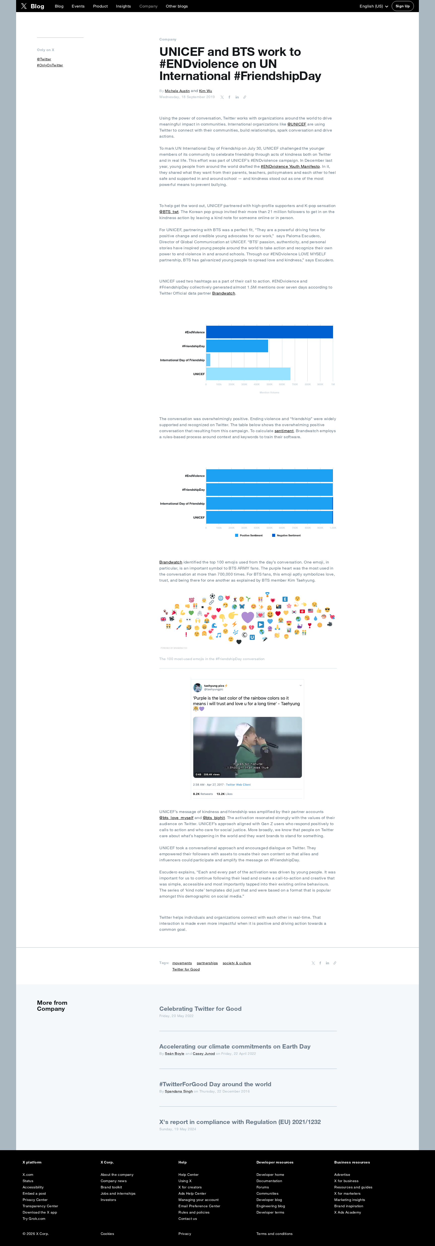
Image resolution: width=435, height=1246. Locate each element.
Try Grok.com (34, 1218)
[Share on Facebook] (228, 97)
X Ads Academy (347, 1212)
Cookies (107, 1233)
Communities (267, 1193)
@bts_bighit (214, 817)
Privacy (184, 1233)
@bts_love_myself (176, 817)
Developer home (270, 1174)
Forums (263, 1187)
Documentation (269, 1181)
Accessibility (33, 1187)
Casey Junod (204, 1053)
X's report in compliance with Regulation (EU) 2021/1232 (240, 1122)
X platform (32, 1162)
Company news (114, 1181)
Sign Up (403, 6)
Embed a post (34, 1193)
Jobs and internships (118, 1193)
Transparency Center (40, 1206)
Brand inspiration (348, 1206)
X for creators (190, 1187)
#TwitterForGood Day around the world (215, 1084)
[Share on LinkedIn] (236, 97)
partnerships (207, 963)
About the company (117, 1174)
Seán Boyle (174, 1053)
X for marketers (347, 1193)
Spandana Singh (179, 1091)
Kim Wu (205, 91)
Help (182, 1162)
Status (28, 1181)
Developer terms (270, 1212)
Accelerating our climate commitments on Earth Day (234, 1046)
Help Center (188, 1174)
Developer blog (269, 1199)
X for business (346, 1181)
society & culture (237, 963)
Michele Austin (177, 91)
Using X (185, 1181)
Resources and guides (353, 1187)
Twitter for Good (186, 969)
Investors (108, 1199)
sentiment (284, 430)
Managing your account (198, 1199)
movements (182, 963)
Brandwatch (223, 293)
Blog (59, 6)
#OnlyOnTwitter (50, 65)
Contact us (187, 1218)
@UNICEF (296, 124)
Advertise (342, 1174)
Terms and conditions (275, 1233)
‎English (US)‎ (372, 6)
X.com (28, 1174)
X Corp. (107, 1162)
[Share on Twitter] (222, 97)
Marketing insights (349, 1199)
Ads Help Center (192, 1193)
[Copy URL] (243, 97)
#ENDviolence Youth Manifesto (290, 166)
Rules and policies (193, 1212)
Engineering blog (271, 1206)
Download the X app (40, 1212)
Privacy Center (35, 1199)
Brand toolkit (111, 1187)
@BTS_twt (168, 211)
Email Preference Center (199, 1206)
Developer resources (275, 1162)
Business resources (352, 1162)
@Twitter (44, 59)
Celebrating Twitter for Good (200, 1008)
